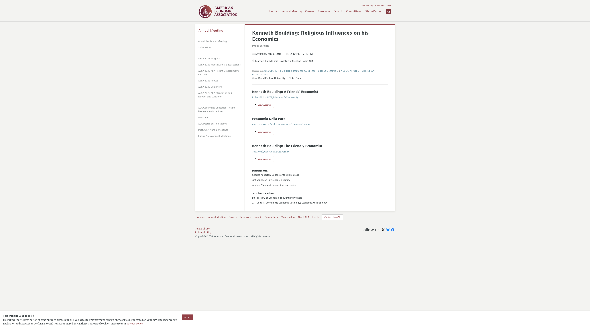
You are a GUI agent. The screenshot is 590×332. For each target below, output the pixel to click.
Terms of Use (202, 229)
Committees (353, 11)
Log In (389, 5)
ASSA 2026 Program (209, 58)
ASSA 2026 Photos (208, 80)
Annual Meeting (292, 11)
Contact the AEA (332, 217)
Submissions (205, 47)
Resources (324, 11)
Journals (274, 11)
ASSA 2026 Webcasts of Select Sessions (219, 64)
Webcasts (203, 117)
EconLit (338, 11)
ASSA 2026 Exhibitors (210, 86)
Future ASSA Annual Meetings (214, 136)
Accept (187, 317)
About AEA (380, 5)
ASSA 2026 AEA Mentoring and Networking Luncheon (215, 94)
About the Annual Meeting (212, 41)
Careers (309, 11)
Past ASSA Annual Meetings (213, 129)
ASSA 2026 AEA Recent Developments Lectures (218, 72)
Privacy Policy (134, 324)
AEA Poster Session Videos (212, 123)
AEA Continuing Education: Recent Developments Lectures (216, 109)
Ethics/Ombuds (374, 11)
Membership (367, 5)
